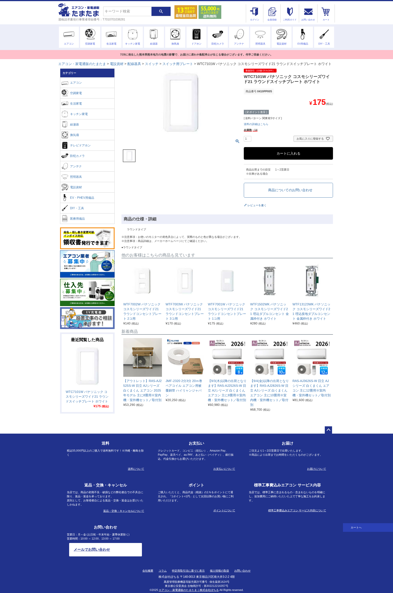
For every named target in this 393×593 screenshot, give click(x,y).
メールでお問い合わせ (92, 549)
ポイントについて (224, 510)
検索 (161, 11)
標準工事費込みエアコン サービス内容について (297, 510)
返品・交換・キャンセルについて (123, 511)
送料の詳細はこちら (256, 124)
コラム (163, 570)
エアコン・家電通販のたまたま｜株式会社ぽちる (189, 590)
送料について (136, 468)
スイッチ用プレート (177, 64)
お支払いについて (224, 468)
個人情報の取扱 (219, 570)
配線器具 (134, 64)
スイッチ (152, 64)
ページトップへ (328, 430)
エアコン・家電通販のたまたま (82, 64)
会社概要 (147, 570)
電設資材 (116, 64)
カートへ (356, 527)
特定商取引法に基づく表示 (188, 570)
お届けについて (316, 468)
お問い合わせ (242, 570)
